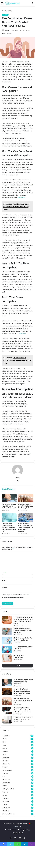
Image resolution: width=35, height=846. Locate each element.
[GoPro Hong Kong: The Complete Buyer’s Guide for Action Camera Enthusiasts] (7, 710)
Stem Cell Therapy (8, 814)
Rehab (5, 786)
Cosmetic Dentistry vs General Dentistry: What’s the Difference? (9, 506)
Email (4, 580)
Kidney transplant (8, 789)
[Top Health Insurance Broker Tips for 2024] (7, 649)
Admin (6, 30)
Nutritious (6, 801)
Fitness (5, 767)
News (4, 742)
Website (4, 587)
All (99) (17, 666)
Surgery (5, 751)
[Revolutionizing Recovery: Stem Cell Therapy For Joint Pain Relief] (7, 631)
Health (10, 10)
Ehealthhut (6, 736)
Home (5, 10)
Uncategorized (7, 770)
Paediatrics (6, 782)
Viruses (5, 804)
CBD (4, 776)
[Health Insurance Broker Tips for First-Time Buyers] (7, 640)
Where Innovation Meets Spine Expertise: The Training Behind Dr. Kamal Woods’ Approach (25, 527)
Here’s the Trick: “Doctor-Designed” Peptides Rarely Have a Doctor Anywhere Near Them (9, 527)
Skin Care (6, 748)
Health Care (6, 779)
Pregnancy (6, 757)
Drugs (4, 745)
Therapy (5, 773)
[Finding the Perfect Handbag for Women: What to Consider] (7, 720)
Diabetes (5, 811)
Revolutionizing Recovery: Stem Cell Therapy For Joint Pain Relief (23, 630)
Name (4, 573)
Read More (21, 198)
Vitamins (5, 798)
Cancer (5, 795)
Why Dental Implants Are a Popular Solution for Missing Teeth (25, 506)
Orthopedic (6, 764)
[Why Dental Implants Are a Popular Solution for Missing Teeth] (25, 498)
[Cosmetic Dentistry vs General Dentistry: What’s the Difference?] (9, 498)
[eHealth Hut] (12, 3)
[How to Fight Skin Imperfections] (7, 658)
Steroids (5, 792)
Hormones (6, 761)
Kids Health (6, 807)
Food (4, 754)
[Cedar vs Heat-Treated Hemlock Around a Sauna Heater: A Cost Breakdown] (7, 691)
